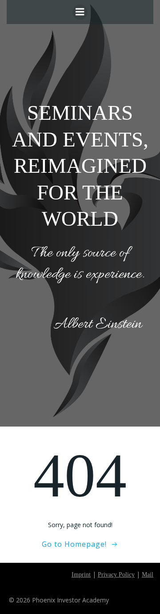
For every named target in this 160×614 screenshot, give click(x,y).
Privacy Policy (116, 574)
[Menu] (80, 12)
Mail (147, 574)
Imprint (81, 574)
